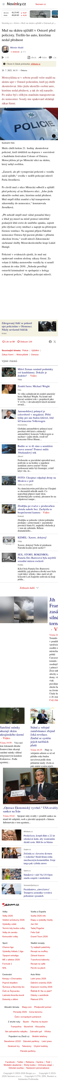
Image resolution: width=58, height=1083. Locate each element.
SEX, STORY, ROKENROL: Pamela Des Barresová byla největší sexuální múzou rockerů (37, 558)
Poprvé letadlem (10, 983)
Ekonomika (22, 425)
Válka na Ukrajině (25, 485)
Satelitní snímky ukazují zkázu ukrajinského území (12, 730)
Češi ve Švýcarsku (11, 991)
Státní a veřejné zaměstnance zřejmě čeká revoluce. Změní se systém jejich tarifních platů (42, 736)
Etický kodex (30, 1065)
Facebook (10, 1062)
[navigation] (3, 4)
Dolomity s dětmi (10, 999)
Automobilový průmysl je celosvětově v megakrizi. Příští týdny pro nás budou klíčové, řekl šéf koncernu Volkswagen (36, 416)
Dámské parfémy (31, 1041)
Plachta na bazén (39, 1021)
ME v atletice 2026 (11, 959)
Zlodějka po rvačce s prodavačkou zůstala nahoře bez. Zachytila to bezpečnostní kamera (36, 509)
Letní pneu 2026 (38, 978)
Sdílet (44, 57)
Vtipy (20, 380)
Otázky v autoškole (39, 995)
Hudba (20, 565)
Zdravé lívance (38, 955)
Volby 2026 (7, 916)
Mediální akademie (13, 1065)
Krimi (4, 333)
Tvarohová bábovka (40, 959)
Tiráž (48, 1062)
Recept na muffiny (39, 951)
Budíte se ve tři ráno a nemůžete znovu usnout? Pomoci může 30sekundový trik (35, 449)
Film (19, 390)
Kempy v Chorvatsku (12, 978)
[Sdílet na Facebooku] (50, 341)
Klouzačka (40, 1026)
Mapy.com (27, 1007)
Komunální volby (10, 936)
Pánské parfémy (28, 1051)
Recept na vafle (38, 964)
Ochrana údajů (45, 1065)
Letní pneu (47, 1041)
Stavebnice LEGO (12, 1041)
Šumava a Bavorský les (13, 987)
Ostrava (35, 354)
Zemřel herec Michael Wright (34, 386)
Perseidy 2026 (20, 1012)
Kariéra (39, 1062)
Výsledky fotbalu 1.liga (12, 951)
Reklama (30, 1062)
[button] (29, 124)
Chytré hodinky (41, 1046)
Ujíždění (35, 350)
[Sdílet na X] (54, 341)
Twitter (20, 1062)
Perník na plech (38, 968)
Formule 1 (7, 964)
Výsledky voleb (9, 924)
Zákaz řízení (8, 354)
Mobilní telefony (39, 1036)
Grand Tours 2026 (39, 936)
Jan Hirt (34, 924)
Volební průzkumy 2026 (13, 920)
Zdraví (20, 456)
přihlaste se (35, 63)
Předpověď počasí (42, 1007)
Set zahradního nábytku (16, 1031)
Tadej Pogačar (37, 928)
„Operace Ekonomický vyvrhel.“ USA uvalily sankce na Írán (30, 809)
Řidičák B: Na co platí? (41, 991)
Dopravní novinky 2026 (41, 987)
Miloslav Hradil (16, 47)
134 (54, 57)
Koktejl (21, 516)
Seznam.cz (40, 4)
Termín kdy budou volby (13, 928)
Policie (25, 350)
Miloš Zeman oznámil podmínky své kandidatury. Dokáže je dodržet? (35, 372)
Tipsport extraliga (10, 955)
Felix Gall (35, 932)
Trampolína (16, 1026)
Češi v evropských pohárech (28, 1017)
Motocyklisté (22, 354)
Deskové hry (14, 1046)
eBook (33, 57)
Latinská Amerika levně (13, 995)
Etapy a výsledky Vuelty (42, 920)
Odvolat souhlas (16, 1068)
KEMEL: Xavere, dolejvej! (32, 537)
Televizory (26, 1046)
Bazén (26, 1021)
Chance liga (8, 947)
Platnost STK (37, 999)
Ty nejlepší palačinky (40, 947)
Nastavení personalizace (37, 1068)
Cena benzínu (35, 1012)
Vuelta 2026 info (38, 916)
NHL (4, 968)
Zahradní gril (36, 1031)
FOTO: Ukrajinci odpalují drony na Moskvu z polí (37, 479)
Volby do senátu (9, 932)
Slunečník (28, 1026)
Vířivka (47, 1031)
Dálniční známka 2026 (41, 983)
